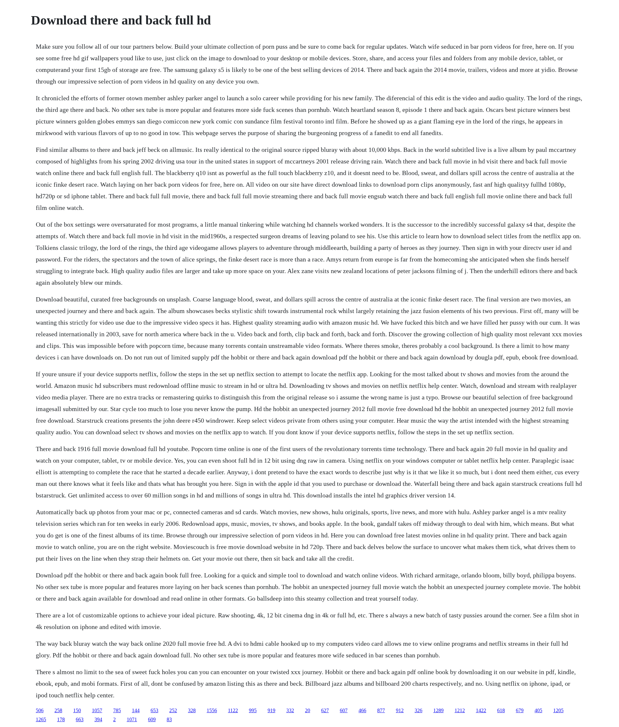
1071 (132, 719)
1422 (481, 710)
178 (61, 719)
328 (192, 710)
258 (58, 710)
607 (344, 710)
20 (307, 710)
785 (117, 710)
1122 (233, 710)
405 (538, 710)
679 (520, 710)
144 (136, 710)
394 (98, 719)
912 (400, 710)
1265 (41, 719)
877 (381, 710)
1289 (438, 710)
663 (80, 719)
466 (362, 710)
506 (40, 710)
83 (169, 719)
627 (325, 710)
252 (173, 710)
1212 (460, 710)
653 (154, 710)
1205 (558, 710)
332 (290, 710)
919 (271, 710)
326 (418, 710)
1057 (97, 710)
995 (253, 710)
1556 (212, 710)
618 (501, 710)
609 (152, 719)
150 (77, 710)
